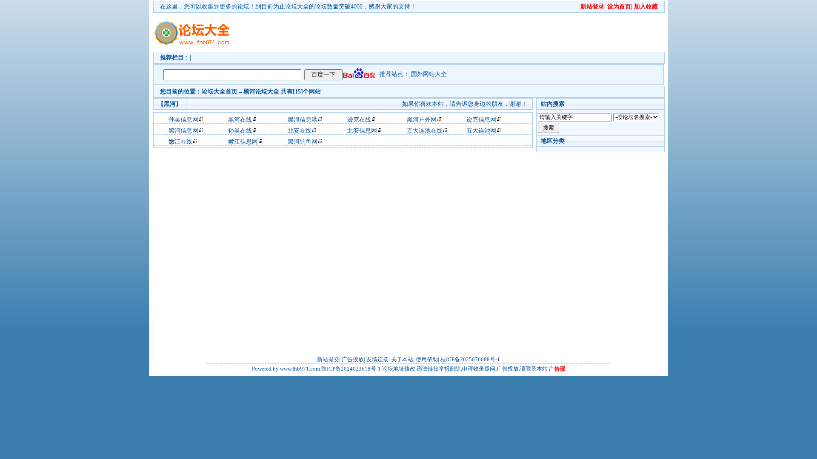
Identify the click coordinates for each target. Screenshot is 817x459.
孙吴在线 (240, 131)
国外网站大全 (429, 74)
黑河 (249, 91)
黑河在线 (240, 119)
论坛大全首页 (219, 91)
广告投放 (353, 359)
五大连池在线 (425, 131)
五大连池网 (481, 131)
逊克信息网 (481, 119)
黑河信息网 (183, 131)
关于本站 (402, 359)
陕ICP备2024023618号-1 (351, 369)
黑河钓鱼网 (302, 142)
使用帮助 (427, 359)
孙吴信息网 (183, 119)
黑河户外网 (422, 119)
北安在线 (299, 131)
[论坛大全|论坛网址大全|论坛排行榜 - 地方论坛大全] (191, 26)
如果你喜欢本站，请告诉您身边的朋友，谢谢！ (464, 104)
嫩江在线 (180, 142)
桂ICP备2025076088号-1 (470, 359)
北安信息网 (362, 131)
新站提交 (328, 359)
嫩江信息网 (243, 142)
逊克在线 (359, 119)
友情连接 (377, 359)
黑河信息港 (302, 119)
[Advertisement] (457, 32)
